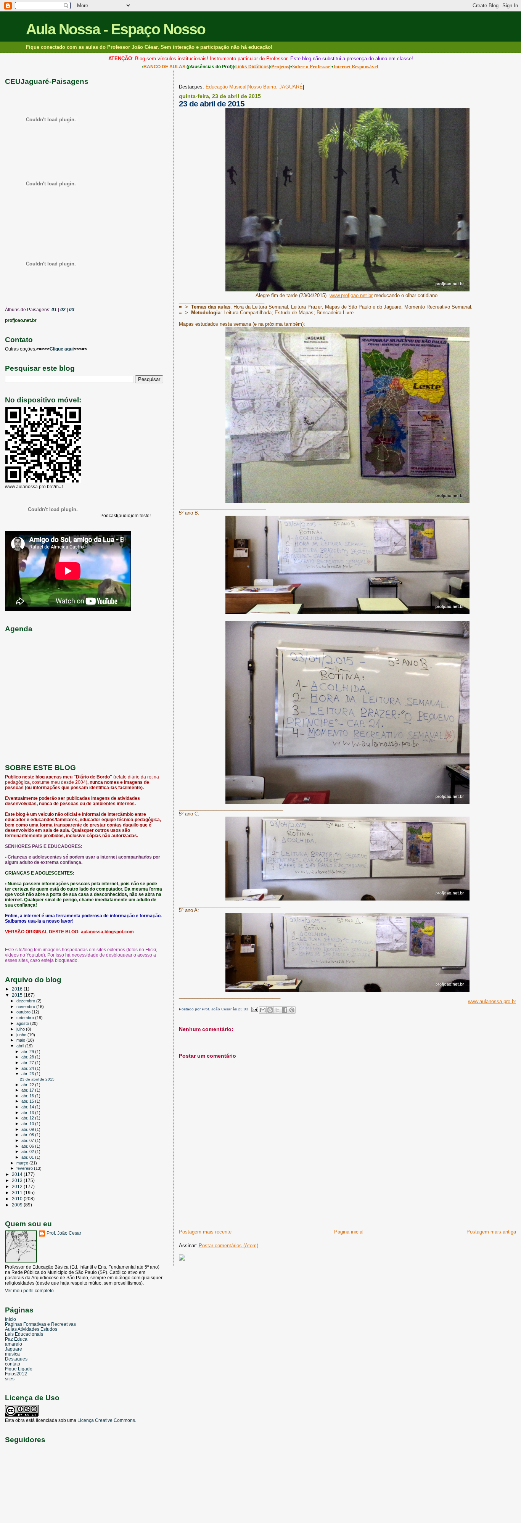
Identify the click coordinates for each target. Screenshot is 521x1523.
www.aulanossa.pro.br (492, 1001)
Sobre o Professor (311, 66)
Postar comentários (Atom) (228, 1245)
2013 (18, 1180)
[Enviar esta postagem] (254, 1009)
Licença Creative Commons (106, 1420)
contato (12, 1363)
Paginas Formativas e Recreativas (40, 1324)
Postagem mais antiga (491, 1232)
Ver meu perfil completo (29, 1290)
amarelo (13, 1343)
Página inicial (348, 1232)
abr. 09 (28, 1129)
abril (20, 1046)
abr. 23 (28, 1073)
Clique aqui (62, 349)
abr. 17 (28, 1090)
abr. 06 (28, 1146)
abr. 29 (28, 1051)
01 (53, 309)
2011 (18, 1192)
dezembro (26, 1001)
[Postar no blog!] (270, 1010)
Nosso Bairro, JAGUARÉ (275, 87)
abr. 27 (28, 1062)
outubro (24, 1012)
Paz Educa (16, 1338)
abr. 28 (28, 1057)
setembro (25, 1017)
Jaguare (13, 1348)
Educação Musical (226, 87)
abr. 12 (28, 1118)
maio (21, 1040)
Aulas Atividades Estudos (31, 1329)
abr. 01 (28, 1157)
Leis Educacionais (24, 1334)
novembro (26, 1006)
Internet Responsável (355, 66)
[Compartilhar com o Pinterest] (292, 1010)
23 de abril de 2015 (37, 1079)
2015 (18, 994)
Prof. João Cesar (64, 1233)
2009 (18, 1204)
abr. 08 (28, 1134)
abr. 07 (28, 1140)
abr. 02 (28, 1151)
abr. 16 (28, 1096)
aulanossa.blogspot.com (107, 931)
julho (21, 1029)
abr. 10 (28, 1123)
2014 (18, 1174)
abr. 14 (28, 1107)
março (22, 1163)
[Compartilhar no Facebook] (284, 1010)
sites (9, 1378)
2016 (18, 988)
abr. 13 (28, 1112)
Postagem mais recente (205, 1232)
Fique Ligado (18, 1368)
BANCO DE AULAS (164, 66)
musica (12, 1353)
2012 (18, 1186)
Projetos (280, 66)
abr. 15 (28, 1101)
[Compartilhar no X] (277, 1010)
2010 (18, 1198)
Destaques (16, 1358)
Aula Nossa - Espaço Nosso (115, 29)
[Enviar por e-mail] (263, 1010)
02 (62, 309)
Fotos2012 (16, 1373)
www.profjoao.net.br (351, 295)
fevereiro (25, 1168)
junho (21, 1034)
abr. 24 (28, 1068)
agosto (23, 1023)
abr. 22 (28, 1084)
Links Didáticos (252, 66)
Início (10, 1319)
